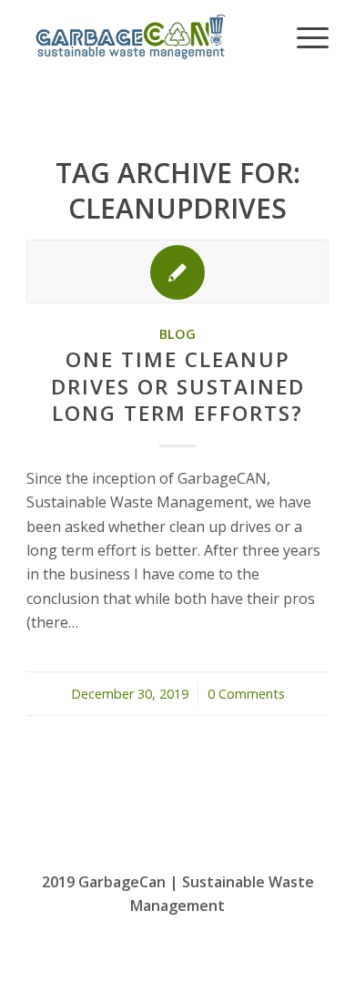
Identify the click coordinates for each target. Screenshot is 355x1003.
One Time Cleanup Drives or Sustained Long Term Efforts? (178, 385)
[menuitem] (304, 36)
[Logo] (147, 36)
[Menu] (304, 36)
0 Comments (246, 693)
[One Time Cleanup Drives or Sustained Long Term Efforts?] (177, 271)
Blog (177, 334)
